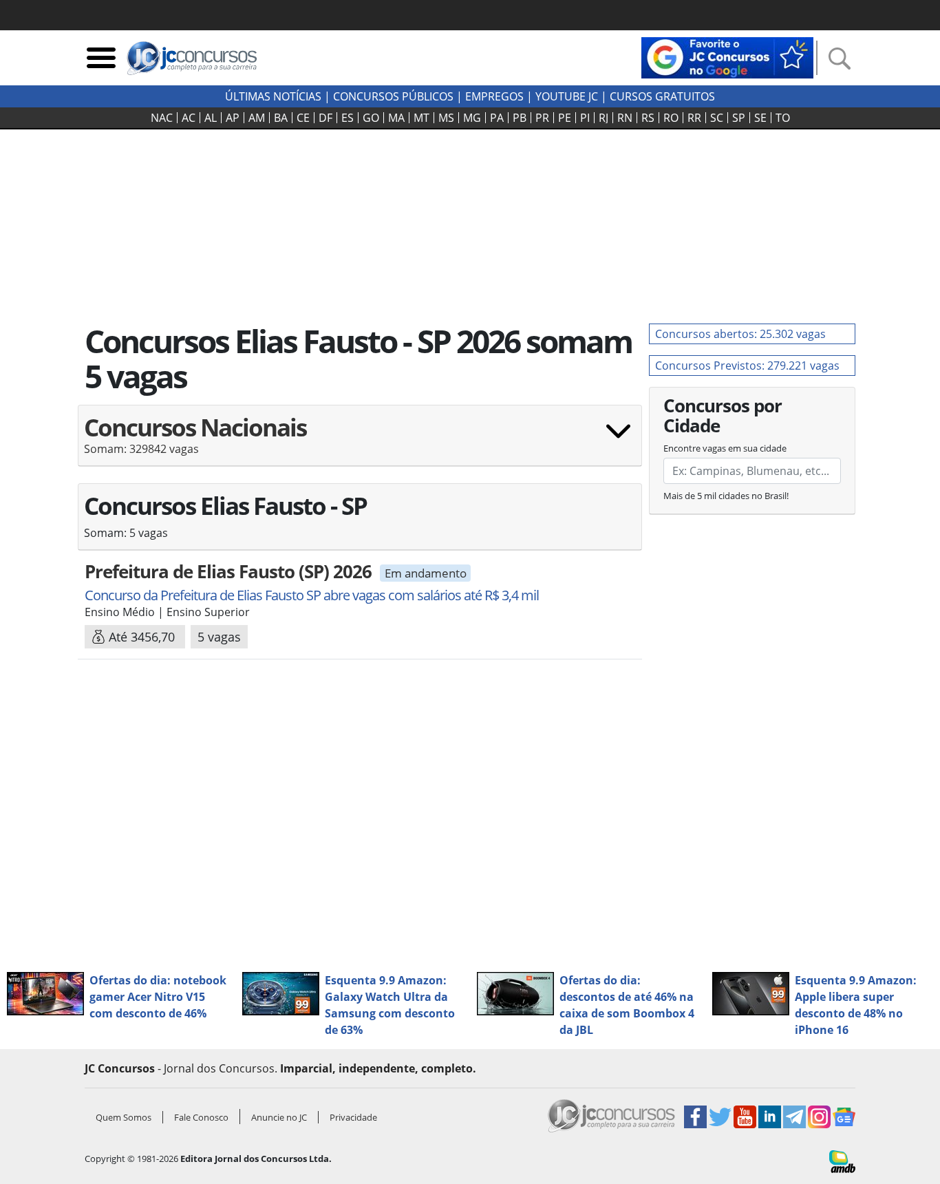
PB (519, 117)
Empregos (494, 96)
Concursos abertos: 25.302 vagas (740, 333)
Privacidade (353, 1117)
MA (396, 117)
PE (564, 117)
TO (783, 117)
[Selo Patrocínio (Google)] (727, 56)
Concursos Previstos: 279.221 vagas (747, 365)
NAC (162, 117)
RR (694, 117)
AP (232, 117)
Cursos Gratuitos (662, 96)
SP (738, 117)
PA (497, 117)
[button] (360, 441)
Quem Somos (123, 1117)
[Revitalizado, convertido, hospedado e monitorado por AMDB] (842, 1160)
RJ (603, 117)
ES (347, 117)
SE (760, 117)
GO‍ (371, 117)
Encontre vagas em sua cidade (725, 448)
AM (256, 117)
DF (325, 117)
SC (716, 117)
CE (303, 117)
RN (624, 117)
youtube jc (566, 96)
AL (210, 117)
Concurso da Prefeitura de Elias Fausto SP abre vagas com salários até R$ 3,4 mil (312, 595)
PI (585, 117)
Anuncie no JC (279, 1117)
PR (542, 117)
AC (188, 117)
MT (421, 117)
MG (472, 117)
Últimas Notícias (273, 96)
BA (281, 117)
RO (671, 117)
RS (647, 117)
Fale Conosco (201, 1117)
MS (446, 117)
